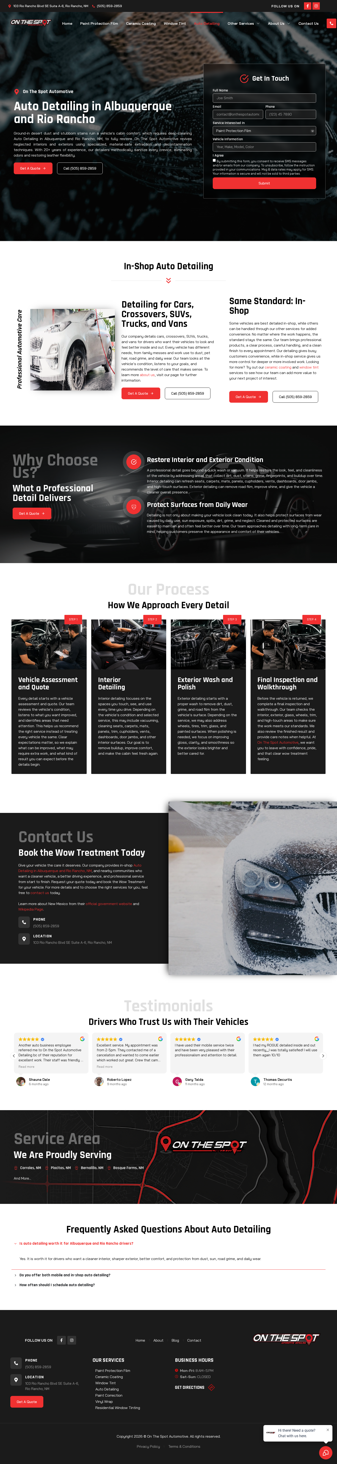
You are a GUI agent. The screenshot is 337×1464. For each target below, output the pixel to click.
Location (42, 936)
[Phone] (24, 922)
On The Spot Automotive (277, 742)
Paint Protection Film (99, 23)
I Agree (218, 156)
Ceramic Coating (141, 23)
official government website (109, 903)
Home (67, 23)
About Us (276, 23)
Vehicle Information (228, 140)
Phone (270, 107)
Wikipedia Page (30, 909)
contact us (39, 892)
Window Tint (175, 23)
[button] (323, 1055)
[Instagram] (316, 6)
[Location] (24, 939)
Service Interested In (229, 123)
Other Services (241, 23)
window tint (309, 367)
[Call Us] (331, 23)
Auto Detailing (207, 23)
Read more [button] (26, 1066)
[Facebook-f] (307, 6)
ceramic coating (278, 367)
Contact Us (308, 23)
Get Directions (189, 1387)
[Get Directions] (211, 1387)
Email (217, 107)
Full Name (220, 91)
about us (147, 374)
